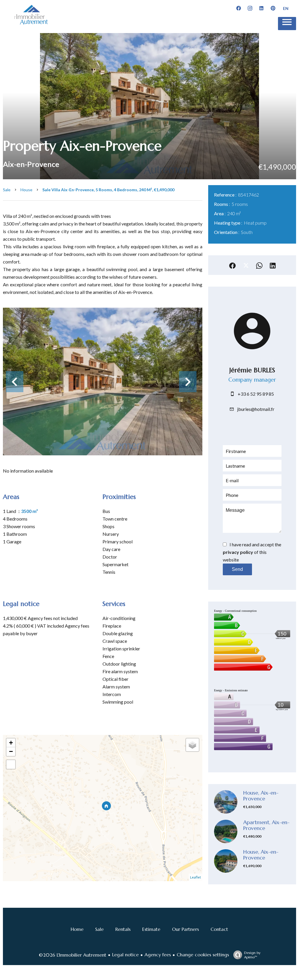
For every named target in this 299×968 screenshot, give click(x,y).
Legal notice (125, 954)
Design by (252, 954)
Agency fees (158, 954)
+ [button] (11, 742)
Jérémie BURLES (252, 370)
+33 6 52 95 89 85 (256, 394)
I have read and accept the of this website (252, 552)
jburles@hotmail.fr (255, 409)
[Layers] (192, 744)
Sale (7, 189)
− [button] (11, 751)
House (26, 189)
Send (237, 569)
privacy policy (238, 552)
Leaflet (195, 877)
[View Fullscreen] (10, 764)
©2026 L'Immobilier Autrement (72, 955)
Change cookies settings (203, 954)
